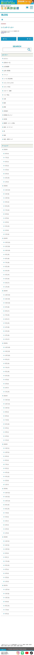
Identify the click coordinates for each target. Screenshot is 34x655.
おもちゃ (6, 58)
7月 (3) (7, 157)
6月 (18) (7, 266)
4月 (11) (7, 472)
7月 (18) (7, 262)
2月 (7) (7, 387)
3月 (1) (7, 432)
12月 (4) (7, 589)
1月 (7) (7, 484)
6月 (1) (7, 161)
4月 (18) (7, 327)
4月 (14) (7, 274)
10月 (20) (7, 355)
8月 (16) (7, 363)
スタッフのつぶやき (9, 82)
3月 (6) (7, 577)
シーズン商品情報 (8, 78)
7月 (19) (7, 315)
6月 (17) (7, 319)
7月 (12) (7, 210)
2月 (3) (7, 529)
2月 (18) (7, 335)
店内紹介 (6, 111)
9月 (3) (7, 412)
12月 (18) (7, 347)
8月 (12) (7, 605)
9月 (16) (7, 504)
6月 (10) (7, 424)
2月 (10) (7, 177)
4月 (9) (7, 222)
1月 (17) (7, 339)
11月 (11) (7, 496)
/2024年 (6, 238)
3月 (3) (7, 525)
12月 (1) (7, 448)
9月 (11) (7, 202)
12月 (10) (7, 190)
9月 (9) (7, 601)
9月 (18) (7, 254)
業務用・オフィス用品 (9, 123)
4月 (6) (7, 169)
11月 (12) (7, 403)
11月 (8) (7, 194)
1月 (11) (7, 234)
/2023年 (6, 290)
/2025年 (6, 185)
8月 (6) (7, 460)
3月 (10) (7, 226)
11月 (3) (7, 545)
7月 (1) (7, 464)
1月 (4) (7, 533)
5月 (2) (7, 516)
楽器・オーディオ (8, 127)
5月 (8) (7, 218)
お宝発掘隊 (6, 66)
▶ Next (29, 39)
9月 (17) (7, 359)
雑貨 (5, 135)
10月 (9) (7, 198)
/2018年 (6, 537)
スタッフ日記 (7, 86)
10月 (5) (7, 407)
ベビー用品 (6, 95)
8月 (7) (7, 557)
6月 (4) (7, 613)
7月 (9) (7, 420)
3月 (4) (7, 173)
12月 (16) (7, 294)
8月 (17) (7, 311)
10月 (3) (7, 452)
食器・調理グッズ (8, 139)
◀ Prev (5, 39)
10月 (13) (7, 500)
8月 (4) (7, 153)
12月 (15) (7, 242)
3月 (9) (7, 383)
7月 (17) (7, 367)
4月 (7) (7, 520)
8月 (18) (7, 258)
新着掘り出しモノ (8, 115)
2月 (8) (7, 230)
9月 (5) (7, 553)
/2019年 (6, 488)
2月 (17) (7, 282)
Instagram (3, 32)
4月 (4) (7, 573)
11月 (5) (7, 593)
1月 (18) (7, 286)
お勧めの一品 (7, 62)
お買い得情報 (7, 70)
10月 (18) (7, 250)
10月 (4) (7, 597)
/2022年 (6, 343)
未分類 (5, 119)
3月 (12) (7, 476)
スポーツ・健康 (7, 90)
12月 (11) (7, 399)
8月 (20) (7, 206)
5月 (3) (7, 165)
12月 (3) (7, 541)
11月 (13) (7, 351)
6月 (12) (7, 565)
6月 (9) (7, 214)
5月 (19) (7, 270)
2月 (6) (7, 436)
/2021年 (6, 395)
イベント (6, 74)
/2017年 (6, 585)
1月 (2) (7, 181)
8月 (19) (7, 508)
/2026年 (6, 149)
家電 (5, 107)
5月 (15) (7, 375)
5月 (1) (7, 428)
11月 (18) (7, 246)
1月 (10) (7, 391)
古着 (5, 99)
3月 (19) (7, 331)
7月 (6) (7, 609)
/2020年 (6, 444)
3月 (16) (7, 278)
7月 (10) (7, 561)
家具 (5, 103)
